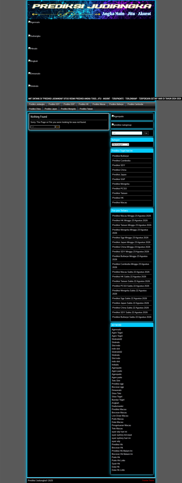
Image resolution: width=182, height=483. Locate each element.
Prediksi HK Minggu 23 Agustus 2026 (130, 220)
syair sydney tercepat (122, 435)
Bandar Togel (118, 400)
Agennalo (116, 329)
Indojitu (115, 365)
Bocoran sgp (118, 387)
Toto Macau (117, 428)
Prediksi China (35, 109)
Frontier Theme (148, 480)
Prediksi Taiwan (86, 109)
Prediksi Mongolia (68, 109)
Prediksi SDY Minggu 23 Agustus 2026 (130, 251)
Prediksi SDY (54, 104)
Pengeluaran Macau (121, 425)
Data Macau (117, 422)
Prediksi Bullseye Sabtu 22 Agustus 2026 (131, 317)
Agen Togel (117, 333)
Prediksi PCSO (119, 188)
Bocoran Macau (119, 412)
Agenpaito (117, 368)
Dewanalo (117, 390)
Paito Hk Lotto (118, 460)
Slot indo (116, 345)
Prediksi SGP (69, 104)
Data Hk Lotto (118, 470)
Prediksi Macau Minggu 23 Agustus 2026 (131, 216)
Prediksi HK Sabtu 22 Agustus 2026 (129, 276)
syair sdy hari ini (119, 432)
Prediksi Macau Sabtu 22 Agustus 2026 (130, 272)
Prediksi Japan (51, 109)
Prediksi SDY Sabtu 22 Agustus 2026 (130, 312)
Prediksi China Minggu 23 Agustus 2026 (131, 247)
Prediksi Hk (117, 444)
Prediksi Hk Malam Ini (122, 451)
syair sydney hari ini (121, 438)
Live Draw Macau (120, 416)
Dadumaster (117, 406)
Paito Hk (116, 457)
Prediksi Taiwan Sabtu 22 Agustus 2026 (131, 281)
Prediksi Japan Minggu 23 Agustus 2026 (131, 242)
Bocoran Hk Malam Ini (122, 454)
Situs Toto (116, 393)
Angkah (115, 403)
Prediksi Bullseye (116, 104)
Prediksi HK (83, 104)
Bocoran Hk (117, 448)
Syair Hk (116, 464)
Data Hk (116, 467)
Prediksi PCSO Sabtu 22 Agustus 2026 (130, 286)
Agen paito (117, 371)
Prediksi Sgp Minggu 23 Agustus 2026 (130, 238)
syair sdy (116, 441)
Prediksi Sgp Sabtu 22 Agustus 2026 (129, 298)
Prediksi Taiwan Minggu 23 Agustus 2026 (131, 225)
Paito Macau (118, 419)
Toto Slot (116, 381)
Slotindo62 (117, 339)
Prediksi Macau (98, 104)
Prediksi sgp (118, 384)
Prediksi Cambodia (135, 104)
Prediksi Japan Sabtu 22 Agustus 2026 (130, 303)
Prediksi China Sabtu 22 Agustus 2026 (130, 308)
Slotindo (116, 342)
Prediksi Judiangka (37, 104)
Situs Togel (117, 396)
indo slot (116, 349)
